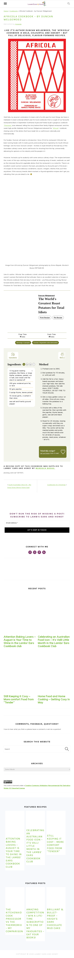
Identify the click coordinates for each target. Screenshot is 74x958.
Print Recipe (45, 318)
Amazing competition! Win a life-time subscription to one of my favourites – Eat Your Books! (35, 923)
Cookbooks (14, 11)
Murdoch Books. (45, 468)
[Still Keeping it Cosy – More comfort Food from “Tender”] (20, 672)
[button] (32, 371)
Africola (55, 128)
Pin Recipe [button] (58, 318)
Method (62, 357)
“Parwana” (8, 125)
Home (6, 11)
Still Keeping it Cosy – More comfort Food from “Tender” (19, 699)
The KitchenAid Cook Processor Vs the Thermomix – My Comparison (14, 920)
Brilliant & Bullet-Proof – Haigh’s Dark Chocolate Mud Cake (55, 919)
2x (27, 364)
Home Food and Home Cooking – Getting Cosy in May (54, 699)
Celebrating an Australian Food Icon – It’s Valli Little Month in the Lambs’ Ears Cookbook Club (54, 641)
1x (24, 364)
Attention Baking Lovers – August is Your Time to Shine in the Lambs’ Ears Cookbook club (20, 641)
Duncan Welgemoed (46, 296)
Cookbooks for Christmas (56, 485)
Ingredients (13, 357)
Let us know (45, 453)
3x (30, 364)
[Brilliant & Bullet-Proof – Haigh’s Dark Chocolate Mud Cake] (56, 897)
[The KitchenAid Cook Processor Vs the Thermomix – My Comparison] (15, 897)
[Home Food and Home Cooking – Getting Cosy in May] (54, 672)
